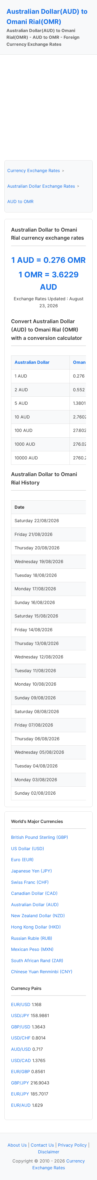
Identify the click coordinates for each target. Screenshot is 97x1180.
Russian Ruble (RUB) (31, 938)
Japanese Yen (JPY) (31, 871)
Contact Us (42, 1145)
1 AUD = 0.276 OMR (48, 260)
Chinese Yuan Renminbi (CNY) (41, 971)
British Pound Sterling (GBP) (39, 837)
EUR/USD (20, 1004)
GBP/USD (20, 1026)
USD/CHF (20, 1038)
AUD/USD (21, 1049)
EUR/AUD (21, 1105)
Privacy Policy (72, 1145)
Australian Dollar (32, 362)
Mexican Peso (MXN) (32, 949)
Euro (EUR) (22, 859)
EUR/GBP (20, 1071)
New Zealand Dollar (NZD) (38, 915)
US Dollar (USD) (27, 848)
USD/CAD (21, 1060)
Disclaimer (48, 1151)
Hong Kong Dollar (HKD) (36, 927)
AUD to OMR (20, 201)
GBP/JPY (20, 1082)
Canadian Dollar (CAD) (34, 893)
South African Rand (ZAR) (37, 960)
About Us (17, 1145)
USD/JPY (20, 1015)
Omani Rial (84, 362)
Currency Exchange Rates (33, 170)
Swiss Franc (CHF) (30, 882)
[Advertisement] (48, 107)
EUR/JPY (20, 1094)
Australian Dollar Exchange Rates (41, 186)
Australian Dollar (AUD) (35, 904)
